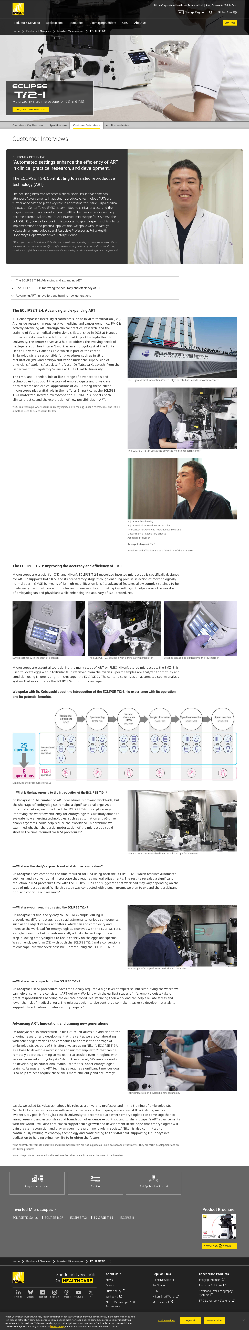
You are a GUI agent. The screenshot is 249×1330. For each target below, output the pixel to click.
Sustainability (113, 1291)
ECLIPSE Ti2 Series (25, 1217)
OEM (155, 1291)
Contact (230, 22)
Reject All (190, 1320)
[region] (124, 1321)
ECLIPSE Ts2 (78, 1217)
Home (16, 31)
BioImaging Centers (103, 23)
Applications (54, 23)
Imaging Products (209, 1280)
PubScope (158, 1285)
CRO (125, 23)
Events (110, 1285)
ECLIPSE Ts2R (54, 1217)
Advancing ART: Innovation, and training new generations (53, 295)
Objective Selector (163, 1280)
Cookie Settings (166, 1320)
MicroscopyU (160, 1302)
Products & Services (26, 23)
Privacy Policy (58, 1326)
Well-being (112, 1296)
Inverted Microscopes (70, 31)
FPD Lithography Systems (214, 1300)
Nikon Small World (163, 1296)
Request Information (30, 109)
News (109, 1280)
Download (217, 1246)
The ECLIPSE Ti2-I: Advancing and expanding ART (49, 280)
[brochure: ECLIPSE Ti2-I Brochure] (219, 1238)
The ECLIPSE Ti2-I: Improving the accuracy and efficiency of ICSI (59, 288)
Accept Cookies (215, 1320)
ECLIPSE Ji (127, 1217)
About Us (140, 23)
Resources (76, 23)
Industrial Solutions (210, 1285)
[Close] (243, 1320)
